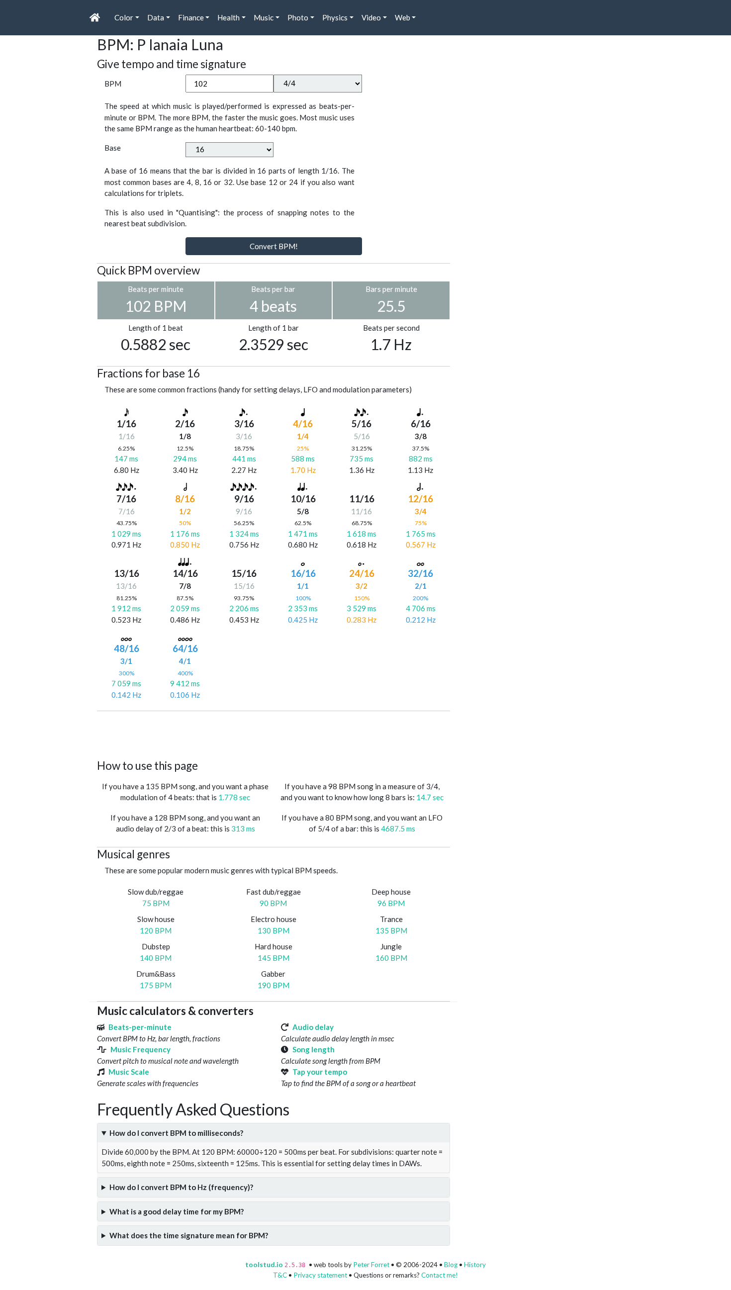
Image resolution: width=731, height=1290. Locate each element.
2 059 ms (185, 608)
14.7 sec (430, 797)
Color (123, 17)
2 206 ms (244, 608)
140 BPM (156, 957)
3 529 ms (361, 608)
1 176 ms (185, 533)
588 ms (303, 458)
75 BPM (156, 903)
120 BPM (156, 930)
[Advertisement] (278, 733)
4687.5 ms (398, 828)
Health (228, 17)
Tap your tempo (319, 1071)
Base (112, 147)
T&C (280, 1275)
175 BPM (156, 985)
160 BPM (391, 957)
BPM (112, 83)
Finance (191, 17)
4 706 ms (421, 608)
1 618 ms (361, 533)
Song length (313, 1049)
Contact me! (439, 1275)
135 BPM (391, 930)
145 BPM (273, 957)
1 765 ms (421, 533)
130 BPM (273, 930)
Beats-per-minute (140, 1026)
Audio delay (313, 1026)
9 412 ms (185, 683)
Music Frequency (140, 1049)
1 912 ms (126, 608)
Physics (335, 17)
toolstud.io (264, 1265)
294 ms (185, 458)
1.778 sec (234, 797)
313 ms (243, 828)
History (475, 1265)
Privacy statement (320, 1275)
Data (155, 17)
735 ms (361, 458)
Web (402, 17)
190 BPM (273, 985)
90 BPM (273, 903)
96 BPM (391, 903)
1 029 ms (126, 533)
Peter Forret (371, 1265)
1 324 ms (244, 533)
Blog (450, 1265)
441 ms (244, 458)
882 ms (421, 458)
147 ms (126, 458)
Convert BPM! (274, 246)
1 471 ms (303, 533)
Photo (297, 17)
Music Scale (128, 1071)
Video (371, 17)
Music (264, 17)
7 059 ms (126, 683)
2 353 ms (303, 608)
